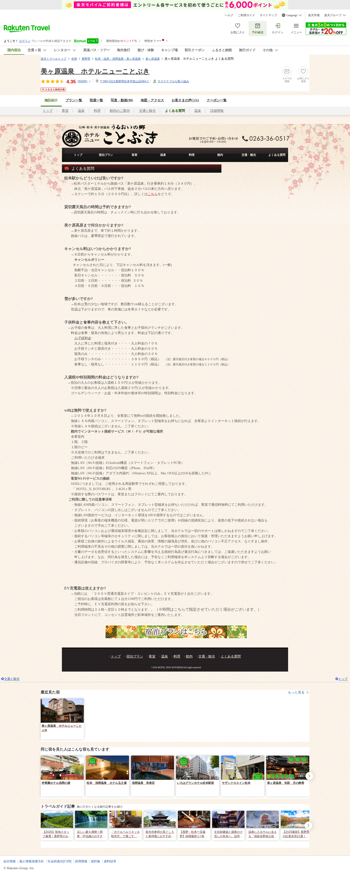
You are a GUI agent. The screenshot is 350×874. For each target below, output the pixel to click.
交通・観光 (249, 155)
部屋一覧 (96, 100)
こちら (153, 194)
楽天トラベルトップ (53, 58)
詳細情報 (217, 111)
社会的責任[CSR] (59, 861)
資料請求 (110, 861)
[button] (81, 701)
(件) (82, 81)
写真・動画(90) (122, 100)
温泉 (81, 111)
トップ (48, 111)
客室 (65, 111)
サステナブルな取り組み (173, 81)
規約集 (95, 861)
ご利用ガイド (246, 15)
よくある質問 (276, 155)
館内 (220, 155)
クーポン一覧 (217, 100)
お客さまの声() (185, 100)
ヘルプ (229, 15)
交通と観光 (147, 111)
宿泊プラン (106, 155)
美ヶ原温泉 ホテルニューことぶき (95, 71)
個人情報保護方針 (31, 861)
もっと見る (296, 692)
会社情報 (9, 861)
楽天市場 (314, 15)
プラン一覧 (73, 100)
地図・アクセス (152, 100)
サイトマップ (268, 15)
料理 (97, 111)
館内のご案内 (120, 111)
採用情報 (81, 861)
